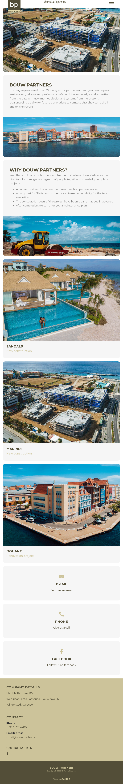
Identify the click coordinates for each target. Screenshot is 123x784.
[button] (7, 753)
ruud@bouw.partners (20, 737)
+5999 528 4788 (16, 727)
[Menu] (111, 4)
